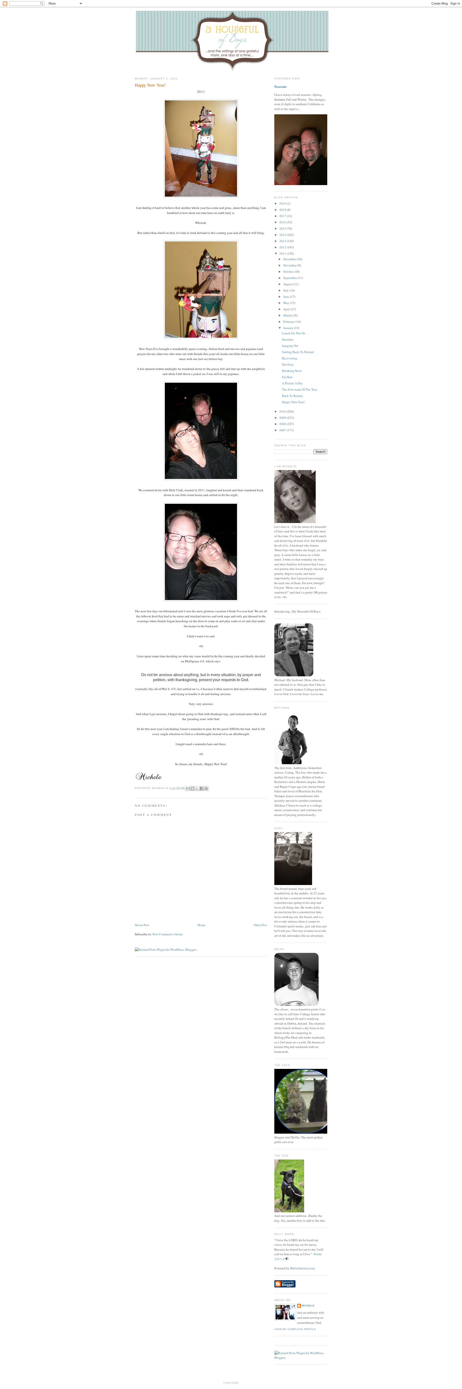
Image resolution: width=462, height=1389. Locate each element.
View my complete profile (295, 1329)
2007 (283, 430)
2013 (283, 241)
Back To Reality (292, 396)
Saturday (288, 339)
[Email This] (188, 788)
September (290, 278)
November (290, 265)
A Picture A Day (292, 383)
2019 (283, 203)
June (286, 296)
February (289, 321)
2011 (283, 253)
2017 (283, 216)
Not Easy (288, 364)
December (290, 259)
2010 (283, 411)
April (287, 309)
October (288, 271)
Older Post (260, 925)
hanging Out (290, 345)
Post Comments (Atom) (168, 934)
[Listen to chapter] (287, 1259)
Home (201, 925)
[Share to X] (197, 788)
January (288, 328)
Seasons (280, 86)
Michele (308, 1305)
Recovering (289, 358)
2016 (283, 222)
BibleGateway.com (302, 1268)
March (287, 315)
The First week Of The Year (299, 389)
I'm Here (287, 377)
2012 (283, 247)
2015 (283, 228)
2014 (283, 235)
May (286, 303)
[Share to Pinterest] (206, 788)
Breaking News (292, 370)
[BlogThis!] (192, 788)
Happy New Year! (150, 85)
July (286, 290)
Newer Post (142, 925)
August (288, 284)
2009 (283, 417)
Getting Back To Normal (298, 352)
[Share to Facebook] (201, 788)
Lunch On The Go (293, 333)
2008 (283, 424)
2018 (283, 209)
